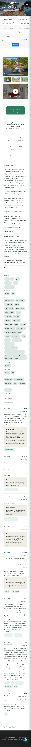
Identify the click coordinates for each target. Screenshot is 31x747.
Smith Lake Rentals (12, 737)
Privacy (15, 741)
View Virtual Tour (9, 727)
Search (15, 45)
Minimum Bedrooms (23, 28)
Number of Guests (8, 28)
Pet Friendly (23, 40)
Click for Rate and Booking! (15, 110)
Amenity (8, 36)
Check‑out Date (23, 19)
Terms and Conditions (7, 739)
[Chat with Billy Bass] (25, 741)
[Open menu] (26, 4)
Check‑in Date (8, 19)
